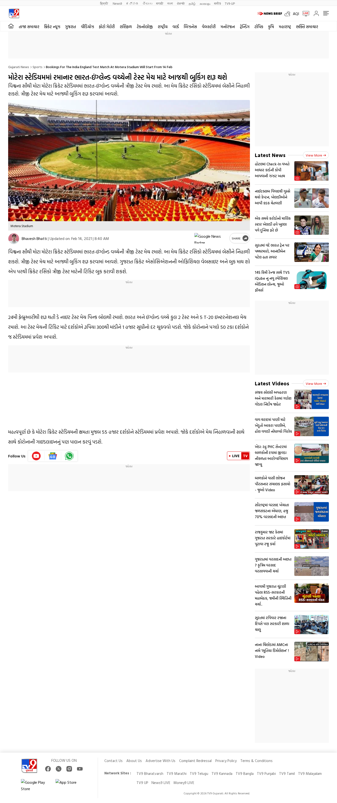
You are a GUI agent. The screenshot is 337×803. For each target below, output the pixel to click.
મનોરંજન (228, 27)
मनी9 (217, 3)
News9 (117, 3)
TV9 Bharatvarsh (149, 773)
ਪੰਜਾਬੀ (181, 3)
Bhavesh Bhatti (34, 238)
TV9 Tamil (287, 773)
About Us (134, 761)
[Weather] (288, 14)
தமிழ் (192, 3)
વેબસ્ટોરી (209, 27)
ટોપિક (258, 27)
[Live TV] (304, 13)
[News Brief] (269, 13)
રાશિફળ (126, 27)
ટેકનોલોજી (145, 27)
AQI (296, 14)
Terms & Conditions (256, 761)
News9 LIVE (160, 782)
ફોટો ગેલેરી (107, 27)
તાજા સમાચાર (29, 27)
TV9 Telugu (199, 773)
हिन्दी (104, 3)
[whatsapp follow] (69, 455)
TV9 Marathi (177, 773)
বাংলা (170, 3)
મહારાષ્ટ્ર (285, 27)
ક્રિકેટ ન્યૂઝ (52, 27)
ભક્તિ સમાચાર (307, 27)
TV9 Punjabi (266, 773)
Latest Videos (272, 383)
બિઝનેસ (190, 27)
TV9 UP (142, 782)
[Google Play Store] (36, 785)
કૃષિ (271, 27)
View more (314, 155)
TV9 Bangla (245, 773)
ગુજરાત (70, 27)
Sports (37, 66)
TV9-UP (230, 3)
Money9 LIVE (183, 782)
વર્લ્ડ (175, 27)
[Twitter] (58, 769)
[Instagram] (69, 769)
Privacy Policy (226, 761)
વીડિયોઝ (87, 27)
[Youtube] (36, 455)
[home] (11, 26)
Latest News (270, 155)
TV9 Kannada (221, 773)
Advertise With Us (160, 761)
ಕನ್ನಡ (132, 3)
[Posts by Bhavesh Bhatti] (13, 238)
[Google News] (53, 455)
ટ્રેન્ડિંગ (244, 27)
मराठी (159, 3)
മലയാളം (205, 3)
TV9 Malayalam (310, 773)
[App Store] (70, 785)
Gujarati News (18, 66)
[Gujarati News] (14, 13)
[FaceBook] (48, 769)
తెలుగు (147, 3)
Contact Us (113, 761)
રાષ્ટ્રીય (163, 27)
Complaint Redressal (195, 761)
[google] (210, 238)
